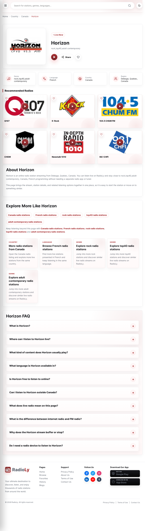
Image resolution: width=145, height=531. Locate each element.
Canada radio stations (19, 215)
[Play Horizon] (54, 57)
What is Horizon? (19, 325)
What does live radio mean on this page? (33, 405)
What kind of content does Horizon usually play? (38, 352)
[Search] (129, 5)
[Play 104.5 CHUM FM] (120, 106)
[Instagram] (99, 473)
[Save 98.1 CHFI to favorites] (101, 134)
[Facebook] (86, 473)
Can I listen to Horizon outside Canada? (33, 392)
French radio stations (46, 215)
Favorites (43, 478)
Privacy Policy (67, 472)
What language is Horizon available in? (32, 365)
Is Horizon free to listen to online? (29, 379)
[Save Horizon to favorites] (78, 57)
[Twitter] (93, 473)
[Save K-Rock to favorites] (54, 98)
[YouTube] (93, 479)
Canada (24, 16)
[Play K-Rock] (72, 106)
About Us (65, 475)
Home (5, 16)
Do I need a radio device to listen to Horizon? (36, 445)
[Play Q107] (25, 106)
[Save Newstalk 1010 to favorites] (54, 134)
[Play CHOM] (25, 142)
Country (14, 16)
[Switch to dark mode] (139, 5)
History (42, 482)
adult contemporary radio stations (25, 222)
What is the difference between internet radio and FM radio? (45, 419)
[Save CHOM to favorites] (6, 134)
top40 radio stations (96, 215)
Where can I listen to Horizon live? (29, 339)
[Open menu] (5, 5)
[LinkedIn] (86, 479)
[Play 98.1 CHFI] (120, 142)
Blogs (41, 485)
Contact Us (66, 482)
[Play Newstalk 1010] (72, 142)
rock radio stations (71, 215)
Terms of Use (67, 478)
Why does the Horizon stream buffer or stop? (36, 432)
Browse (42, 475)
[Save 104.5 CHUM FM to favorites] (101, 98)
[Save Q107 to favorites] (6, 98)
